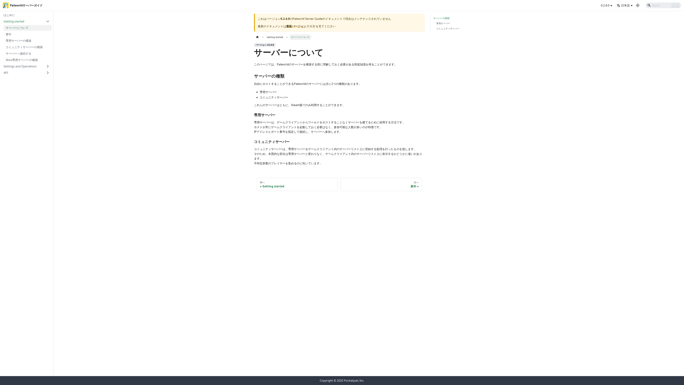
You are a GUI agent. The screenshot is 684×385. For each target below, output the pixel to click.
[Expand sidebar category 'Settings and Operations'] (48, 66)
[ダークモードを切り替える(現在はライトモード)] (638, 5)
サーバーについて (17, 28)
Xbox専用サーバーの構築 (22, 60)
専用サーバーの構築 (18, 41)
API (6, 73)
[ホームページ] (257, 37)
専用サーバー (443, 23)
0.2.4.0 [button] (605, 5)
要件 (8, 34)
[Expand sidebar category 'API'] (48, 73)
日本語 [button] (625, 5)
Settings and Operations (20, 66)
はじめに (9, 15)
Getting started (14, 21)
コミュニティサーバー (447, 28)
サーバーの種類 (441, 18)
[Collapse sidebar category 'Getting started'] (48, 21)
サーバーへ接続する (18, 53)
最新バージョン (296, 26)
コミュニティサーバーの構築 (24, 47)
